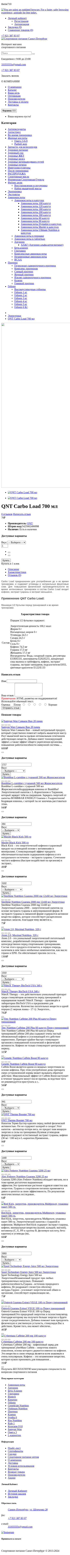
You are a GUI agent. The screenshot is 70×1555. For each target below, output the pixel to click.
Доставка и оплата (18, 101)
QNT (30, 523)
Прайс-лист (14, 1448)
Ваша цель (14, 92)
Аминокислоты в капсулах (29, 200)
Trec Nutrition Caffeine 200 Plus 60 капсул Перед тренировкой (35, 1027)
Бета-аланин (21, 247)
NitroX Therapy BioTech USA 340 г (20, 991)
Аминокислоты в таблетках (29, 238)
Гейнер (12, 1402)
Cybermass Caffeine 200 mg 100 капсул (22, 1341)
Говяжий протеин (24, 283)
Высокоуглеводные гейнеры (30, 289)
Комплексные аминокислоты (30, 253)
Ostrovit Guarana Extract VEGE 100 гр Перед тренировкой (33, 1308)
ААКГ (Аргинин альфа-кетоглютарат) (42, 244)
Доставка (13, 1463)
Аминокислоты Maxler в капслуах (40, 227)
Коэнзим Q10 (15, 1426)
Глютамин (20, 250)
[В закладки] (9, 725)
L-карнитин (14, 1435)
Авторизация (21, 24)
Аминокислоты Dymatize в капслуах (41, 224)
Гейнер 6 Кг (21, 307)
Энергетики (14, 315)
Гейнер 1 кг (20, 292)
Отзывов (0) (14, 575)
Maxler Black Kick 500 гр (15, 842)
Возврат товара (16, 1471)
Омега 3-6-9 (21, 141)
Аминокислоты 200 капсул (36, 212)
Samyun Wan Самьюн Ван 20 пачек (20, 727)
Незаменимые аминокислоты (30, 256)
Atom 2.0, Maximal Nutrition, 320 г (19, 935)
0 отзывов (6, 514)
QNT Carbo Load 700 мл (21, 318)
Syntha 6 (12, 1417)
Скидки (12, 1454)
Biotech (12, 1396)
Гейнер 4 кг (20, 301)
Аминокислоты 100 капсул (36, 203)
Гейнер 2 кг (20, 295)
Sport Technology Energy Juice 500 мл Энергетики (28, 1272)
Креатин (12, 1399)
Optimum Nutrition (18, 1408)
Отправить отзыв (11, 708)
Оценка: (5, 704)
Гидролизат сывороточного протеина (35, 265)
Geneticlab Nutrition (18, 1405)
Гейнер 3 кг (20, 298)
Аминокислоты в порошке (29, 236)
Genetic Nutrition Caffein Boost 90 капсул (23, 1064)
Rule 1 (11, 1423)
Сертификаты (15, 1451)
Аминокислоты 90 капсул (35, 221)
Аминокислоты (16, 1384)
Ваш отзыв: (7, 695)
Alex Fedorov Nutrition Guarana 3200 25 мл (24, 1176)
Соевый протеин (23, 271)
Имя (3, 681)
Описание (13, 569)
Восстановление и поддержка (30, 185)
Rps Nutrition (15, 1420)
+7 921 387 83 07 (10, 35)
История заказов (17, 1493)
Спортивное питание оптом (23, 1457)
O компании (14, 1460)
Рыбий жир (20, 144)
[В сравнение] (2, 725)
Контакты (13, 104)
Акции (11, 1477)
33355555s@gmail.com (13, 64)
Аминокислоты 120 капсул (36, 206)
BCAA (18, 259)
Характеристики (17, 572)
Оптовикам (14, 95)
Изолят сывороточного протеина (32, 277)
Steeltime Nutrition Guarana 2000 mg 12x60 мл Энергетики (33, 902)
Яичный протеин (24, 274)
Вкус (4, 542)
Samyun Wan (15, 1429)
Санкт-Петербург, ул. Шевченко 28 (28, 1509)
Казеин (18, 280)
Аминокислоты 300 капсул (36, 215)
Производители (16, 98)
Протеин (13, 1411)
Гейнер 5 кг (20, 304)
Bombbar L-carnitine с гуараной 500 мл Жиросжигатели (31, 783)
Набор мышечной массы (28, 188)
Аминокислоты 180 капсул (36, 209)
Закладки (13, 1496)
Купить (6, 560)
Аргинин (19, 241)
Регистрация (21, 21)
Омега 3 (12, 1432)
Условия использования (21, 1466)
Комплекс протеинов (26, 268)
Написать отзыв (22, 514)
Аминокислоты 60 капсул (35, 218)
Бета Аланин (15, 1390)
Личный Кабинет (17, 1490)
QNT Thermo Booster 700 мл (16, 1120)
